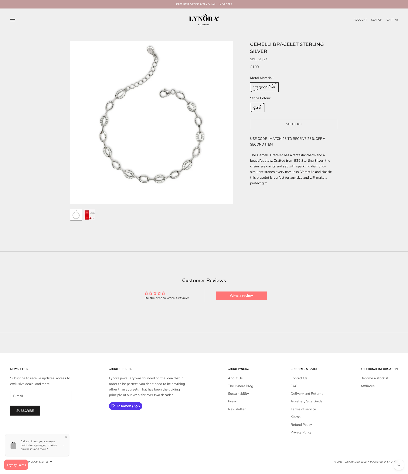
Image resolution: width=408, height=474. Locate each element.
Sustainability (238, 393)
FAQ (294, 386)
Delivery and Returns (307, 393)
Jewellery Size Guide (307, 401)
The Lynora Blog (240, 386)
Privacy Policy (301, 432)
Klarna (295, 417)
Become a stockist (374, 378)
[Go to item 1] (76, 215)
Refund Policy (301, 424)
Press (232, 401)
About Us (235, 378)
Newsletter (237, 409)
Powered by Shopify (384, 461)
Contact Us (299, 378)
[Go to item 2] (90, 214)
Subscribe (25, 411)
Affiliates (368, 386)
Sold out (294, 124)
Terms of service (303, 409)
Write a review (241, 295)
